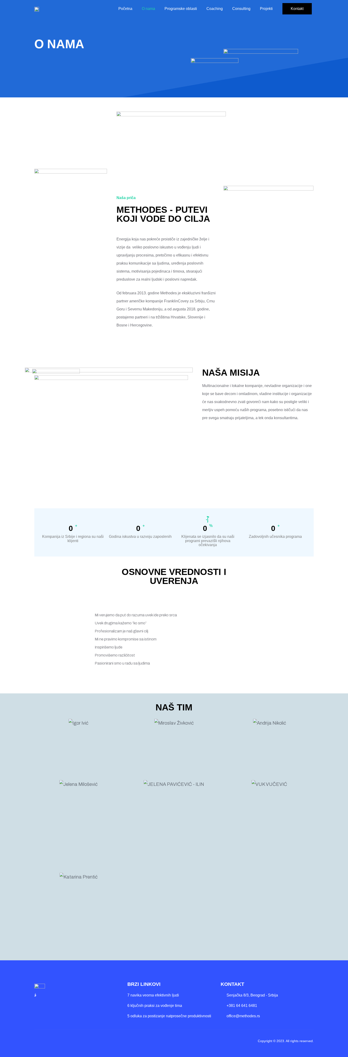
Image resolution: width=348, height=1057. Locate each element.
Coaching (214, 9)
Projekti (266, 9)
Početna (125, 9)
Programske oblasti (181, 9)
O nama (148, 9)
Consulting (241, 9)
